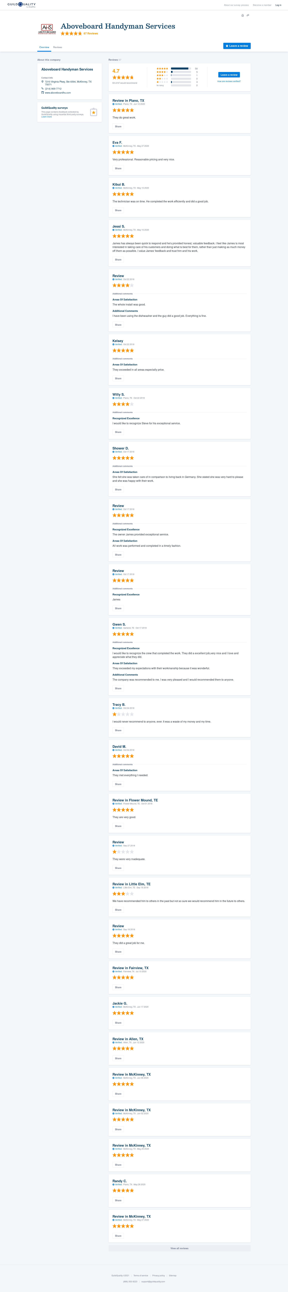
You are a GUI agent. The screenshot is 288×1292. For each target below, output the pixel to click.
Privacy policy (158, 1275)
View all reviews (179, 1248)
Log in (278, 5)
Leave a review (238, 46)
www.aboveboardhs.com (58, 92)
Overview (44, 47)
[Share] (248, 15)
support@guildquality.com (153, 1281)
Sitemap (172, 1275)
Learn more (46, 116)
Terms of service (141, 1275)
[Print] (242, 15)
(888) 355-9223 (130, 1281)
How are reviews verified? (229, 81)
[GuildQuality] (21, 5)
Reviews (57, 47)
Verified (118, 103)
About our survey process (236, 5)
